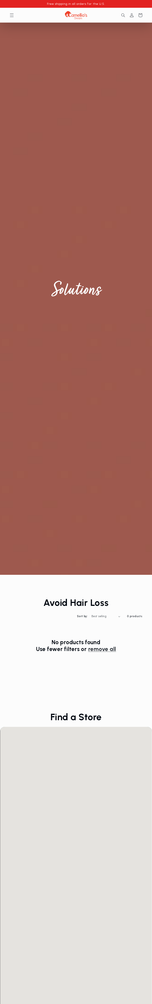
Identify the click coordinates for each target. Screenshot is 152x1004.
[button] (11, 15)
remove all (102, 649)
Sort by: (82, 616)
